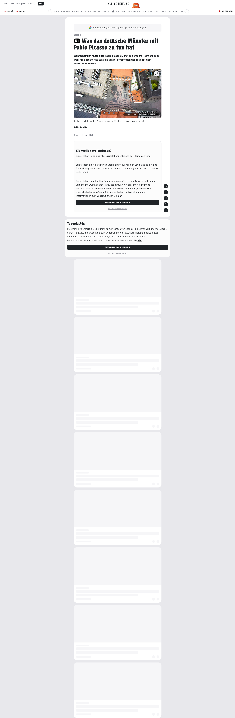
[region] (118, 11)
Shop (12, 4)
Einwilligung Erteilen (117, 202)
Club (6, 4)
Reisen (77, 35)
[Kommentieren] (166, 192)
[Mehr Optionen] (166, 210)
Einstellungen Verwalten (117, 209)
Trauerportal (21, 4)
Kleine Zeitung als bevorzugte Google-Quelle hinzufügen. (119, 28)
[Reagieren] (166, 186)
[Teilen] (166, 204)
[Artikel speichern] (166, 198)
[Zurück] (50, 11)
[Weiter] (187, 11)
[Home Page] (118, 3)
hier (119, 196)
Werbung (32, 4)
